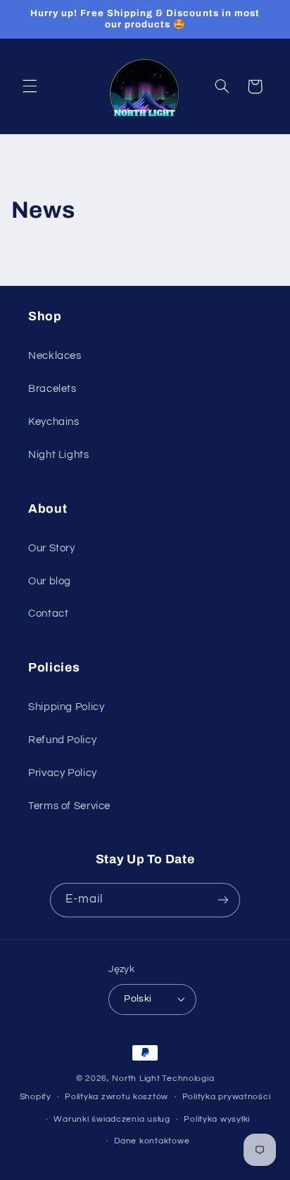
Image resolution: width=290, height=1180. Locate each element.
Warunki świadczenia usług (111, 1119)
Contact (48, 613)
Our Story (51, 548)
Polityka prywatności (226, 1097)
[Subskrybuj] (223, 900)
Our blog (49, 581)
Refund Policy (62, 740)
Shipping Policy (66, 707)
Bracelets (52, 388)
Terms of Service (69, 806)
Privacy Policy (62, 773)
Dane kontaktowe (151, 1141)
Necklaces (55, 355)
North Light (136, 1078)
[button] (29, 86)
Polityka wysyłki (217, 1119)
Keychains (54, 422)
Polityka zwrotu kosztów (116, 1097)
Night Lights (58, 455)
